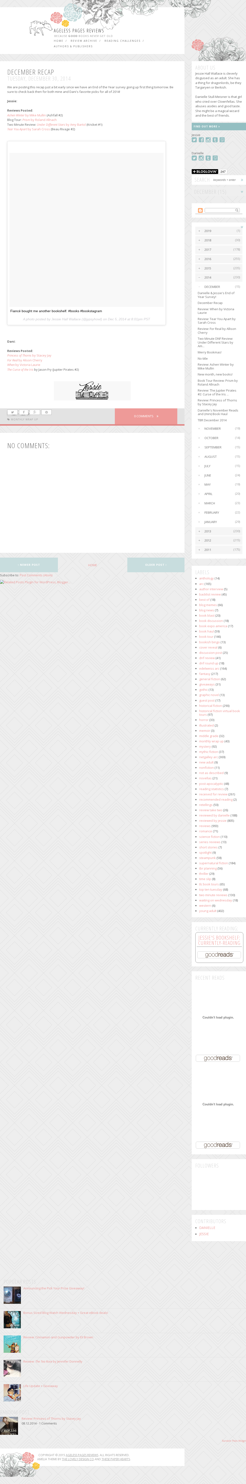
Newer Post (29, 564)
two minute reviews (213, 895)
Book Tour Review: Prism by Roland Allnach (218, 382)
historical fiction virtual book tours (219, 713)
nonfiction (206, 767)
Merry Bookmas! (209, 352)
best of (204, 599)
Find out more (206, 126)
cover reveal (208, 647)
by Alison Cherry (24, 360)
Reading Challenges (123, 40)
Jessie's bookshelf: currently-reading (219, 940)
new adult (206, 762)
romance (205, 831)
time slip (205, 879)
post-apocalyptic (211, 783)
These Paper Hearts (116, 1459)
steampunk (207, 858)
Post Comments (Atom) (36, 575)
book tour (206, 636)
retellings (206, 805)
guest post (207, 700)
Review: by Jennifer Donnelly (52, 1361)
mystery (205, 746)
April (208, 494)
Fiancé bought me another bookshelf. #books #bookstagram (56, 311)
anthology (206, 578)
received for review (213, 794)
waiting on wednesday (215, 900)
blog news (206, 610)
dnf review (207, 658)
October (211, 438)
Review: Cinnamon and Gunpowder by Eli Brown (58, 1337)
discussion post (210, 652)
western (205, 905)
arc (201, 584)
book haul (206, 631)
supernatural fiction (213, 863)
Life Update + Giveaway (40, 1386)
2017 (207, 249)
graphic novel (209, 695)
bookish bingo (209, 642)
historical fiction (210, 705)
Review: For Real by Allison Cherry (217, 331)
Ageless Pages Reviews (79, 30)
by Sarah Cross (28, 129)
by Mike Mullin (26, 115)
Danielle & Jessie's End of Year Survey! (216, 295)
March (209, 503)
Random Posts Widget (234, 1440)
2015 (207, 268)
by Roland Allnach (39, 120)
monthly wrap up (24, 419)
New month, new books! (215, 374)
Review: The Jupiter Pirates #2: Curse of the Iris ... (217, 392)
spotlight (205, 852)
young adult (207, 911)
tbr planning (208, 868)
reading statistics (211, 789)
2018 (207, 240)
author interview (211, 589)
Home (58, 40)
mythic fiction (208, 752)
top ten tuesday (210, 889)
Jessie (204, 1234)
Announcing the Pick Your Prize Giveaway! (53, 1288)
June (207, 475)
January (210, 522)
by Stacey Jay (29, 355)
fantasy (204, 674)
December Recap (210, 303)
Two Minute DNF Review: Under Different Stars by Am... (215, 342)
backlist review (210, 594)
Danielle (207, 1228)
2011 (207, 550)
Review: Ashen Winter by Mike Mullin (216, 366)
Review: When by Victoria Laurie (216, 311)
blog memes (208, 605)
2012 (207, 540)
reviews (205, 826)
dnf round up (208, 663)
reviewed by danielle (214, 815)
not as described (211, 773)
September (212, 447)
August (210, 456)
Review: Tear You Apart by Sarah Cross (217, 321)
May (207, 484)
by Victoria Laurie (23, 365)
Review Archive (84, 40)
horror (204, 720)
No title (203, 358)
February (211, 512)
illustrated (206, 725)
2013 (207, 531)
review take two (210, 810)
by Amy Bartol (61, 124)
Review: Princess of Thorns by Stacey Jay (217, 402)
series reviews (210, 842)
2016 (207, 259)
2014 (207, 277)
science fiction (209, 836)
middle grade (208, 736)
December (212, 287)
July (207, 466)
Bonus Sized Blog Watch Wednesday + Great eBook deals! (65, 1313)
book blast (207, 615)
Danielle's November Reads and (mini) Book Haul (218, 412)
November (212, 428)
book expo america (213, 626)
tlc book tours (209, 884)
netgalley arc (208, 757)
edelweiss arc (209, 668)
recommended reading (216, 799)
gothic (203, 689)
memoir (204, 730)
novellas (205, 778)
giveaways (207, 684)
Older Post (155, 564)
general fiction (209, 679)
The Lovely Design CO (78, 1459)
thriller (204, 873)
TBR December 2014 (212, 420)
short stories (208, 847)
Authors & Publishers (73, 46)
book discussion (211, 621)
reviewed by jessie (213, 820)
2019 (207, 231)
